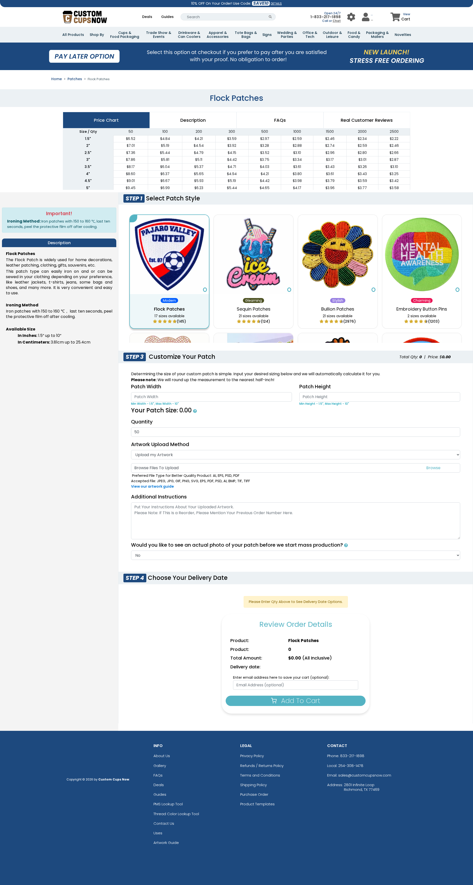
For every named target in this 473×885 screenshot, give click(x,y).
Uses (157, 833)
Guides (167, 16)
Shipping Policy (253, 784)
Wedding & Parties (287, 35)
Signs (267, 35)
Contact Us (163, 823)
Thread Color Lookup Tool (176, 813)
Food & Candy (354, 35)
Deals (147, 16)
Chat (337, 21)
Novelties (403, 35)
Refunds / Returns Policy (262, 765)
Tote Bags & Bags (246, 35)
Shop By (97, 35)
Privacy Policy (252, 755)
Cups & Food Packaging (124, 35)
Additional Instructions (159, 496)
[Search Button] (270, 16)
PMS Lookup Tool (168, 804)
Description (193, 120)
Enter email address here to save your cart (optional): (281, 677)
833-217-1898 (352, 755)
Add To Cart (299, 700)
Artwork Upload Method (160, 444)
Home (56, 78)
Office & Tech (310, 35)
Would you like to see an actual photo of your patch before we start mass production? (237, 544)
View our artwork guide (152, 486)
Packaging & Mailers (377, 35)
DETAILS (276, 3)
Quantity (142, 421)
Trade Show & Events (158, 35)
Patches (75, 78)
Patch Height (315, 386)
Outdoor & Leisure (332, 35)
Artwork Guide (166, 842)
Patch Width (146, 386)
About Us (161, 755)
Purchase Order (254, 794)
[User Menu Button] (351, 16)
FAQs (158, 775)
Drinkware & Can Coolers (189, 35)
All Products (73, 35)
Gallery (159, 765)
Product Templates (257, 804)
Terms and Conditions (260, 775)
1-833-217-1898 (325, 16)
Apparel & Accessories (218, 35)
